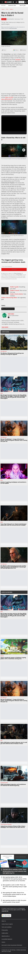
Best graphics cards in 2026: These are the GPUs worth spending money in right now (15, 886)
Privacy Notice (19, 274)
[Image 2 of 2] (23, 150)
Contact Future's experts (7, 924)
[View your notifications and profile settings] (13, 2)
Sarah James (11, 19)
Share (5, 50)
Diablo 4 (11, 9)
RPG (7, 9)
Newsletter (24, 50)
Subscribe (21, 2)
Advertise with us (6, 936)
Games (3, 9)
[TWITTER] (9, 317)
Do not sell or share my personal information (12, 945)
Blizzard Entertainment (8, 309)
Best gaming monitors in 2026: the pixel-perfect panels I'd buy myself (14, 901)
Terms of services (17, 273)
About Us (4, 921)
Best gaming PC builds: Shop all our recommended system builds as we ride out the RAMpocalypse (14, 894)
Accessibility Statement (7, 939)
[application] (14, 124)
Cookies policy (5, 933)
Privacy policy (5, 930)
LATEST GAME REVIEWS (20, 857)
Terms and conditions (7, 927)
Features (4, 19)
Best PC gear (23, 5)
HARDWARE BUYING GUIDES (7, 856)
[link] (5, 291)
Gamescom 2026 (12, 5)
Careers (3, 942)
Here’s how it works (13, 28)
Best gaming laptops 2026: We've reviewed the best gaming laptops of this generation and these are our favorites (15, 878)
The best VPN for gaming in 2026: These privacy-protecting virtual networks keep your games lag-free (14, 871)
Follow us (16, 50)
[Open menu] (2, 2)
